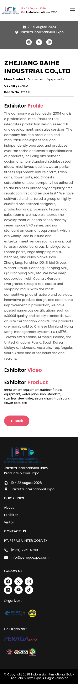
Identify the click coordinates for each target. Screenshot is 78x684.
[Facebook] (29, 42)
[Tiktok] (29, 590)
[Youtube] (18, 590)
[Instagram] (49, 42)
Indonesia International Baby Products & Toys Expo (42, 676)
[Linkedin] (8, 590)
